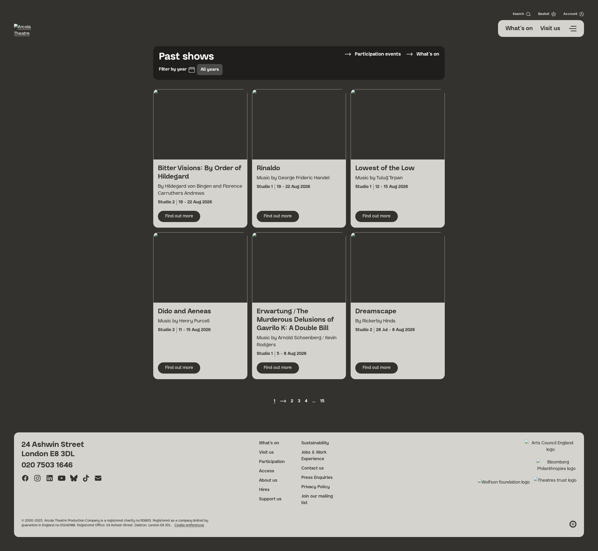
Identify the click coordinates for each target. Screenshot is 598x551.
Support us (270, 499)
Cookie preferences (189, 525)
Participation (272, 462)
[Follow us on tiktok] (86, 478)
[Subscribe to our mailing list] (98, 478)
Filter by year (173, 69)
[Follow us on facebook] (25, 478)
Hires (264, 490)
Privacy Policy (315, 487)
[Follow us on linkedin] (49, 478)
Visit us (550, 28)
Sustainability (315, 443)
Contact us (312, 468)
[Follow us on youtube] (61, 478)
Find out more (182, 217)
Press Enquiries (317, 478)
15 (322, 401)
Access (266, 471)
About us (268, 480)
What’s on (519, 28)
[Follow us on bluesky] (74, 478)
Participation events (378, 54)
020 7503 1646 (47, 465)
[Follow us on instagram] (37, 478)
